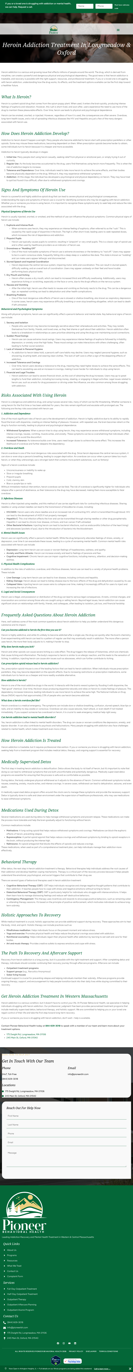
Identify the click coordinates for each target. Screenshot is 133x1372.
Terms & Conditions (108, 1351)
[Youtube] (69, 1343)
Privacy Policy (76, 1351)
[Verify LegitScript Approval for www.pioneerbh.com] (56, 1365)
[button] (118, 30)
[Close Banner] (130, 1368)
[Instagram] (63, 1343)
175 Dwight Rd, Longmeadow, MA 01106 (26, 1034)
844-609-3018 (52, 1025)
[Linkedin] (75, 1343)
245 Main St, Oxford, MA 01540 (22, 1037)
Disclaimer (91, 1351)
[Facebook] (58, 1343)
